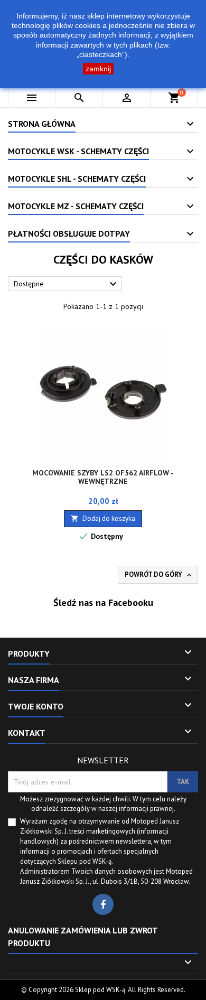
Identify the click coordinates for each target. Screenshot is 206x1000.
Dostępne (66, 284)
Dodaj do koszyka (103, 518)
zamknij (98, 68)
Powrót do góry (159, 575)
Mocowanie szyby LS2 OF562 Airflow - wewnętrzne (103, 477)
